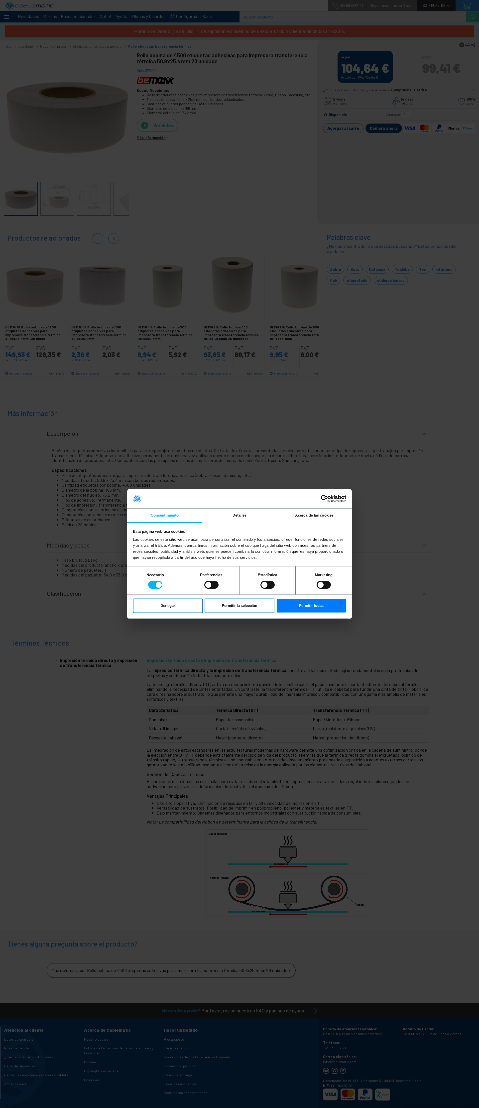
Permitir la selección (239, 605)
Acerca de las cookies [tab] (314, 515)
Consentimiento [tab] (165, 515)
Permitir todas (311, 605)
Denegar (167, 605)
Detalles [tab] (240, 515)
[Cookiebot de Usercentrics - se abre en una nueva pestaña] (324, 499)
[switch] (211, 585)
